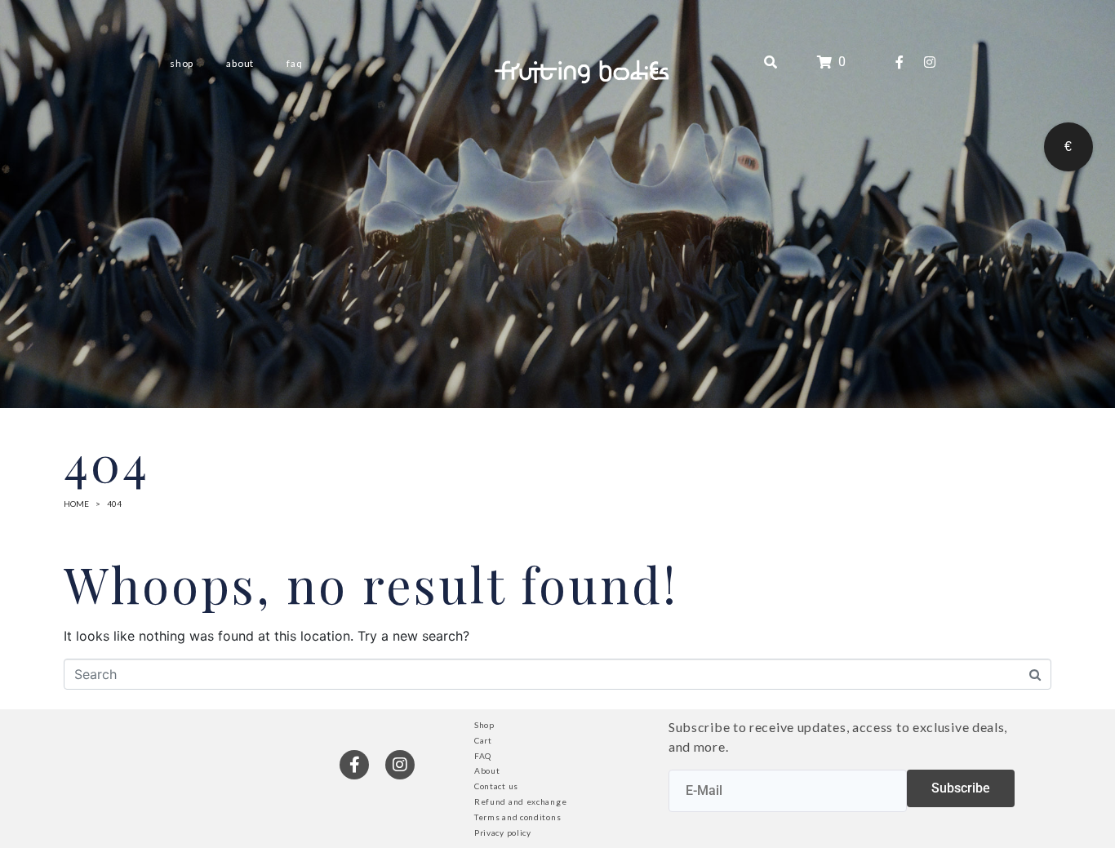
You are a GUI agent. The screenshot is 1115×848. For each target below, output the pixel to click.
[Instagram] (930, 62)
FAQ (294, 63)
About (240, 63)
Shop (181, 63)
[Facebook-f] (899, 62)
